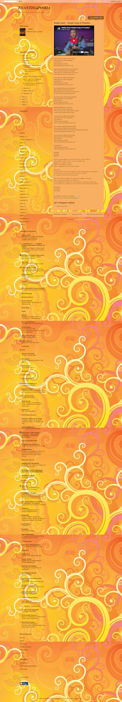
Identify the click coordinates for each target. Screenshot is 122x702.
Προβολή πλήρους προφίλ (34, 31)
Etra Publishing (27, 293)
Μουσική (71, 198)
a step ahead (24, 650)
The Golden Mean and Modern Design (32, 323)
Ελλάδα (66, 198)
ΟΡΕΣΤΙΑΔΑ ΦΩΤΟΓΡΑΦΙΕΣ (28, 666)
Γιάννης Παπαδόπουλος (29, 440)
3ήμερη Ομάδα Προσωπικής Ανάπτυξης (33, 581)
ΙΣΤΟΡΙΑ (24, 481)
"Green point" (26, 235)
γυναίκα (22, 148)
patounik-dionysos (28, 378)
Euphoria (25, 74)
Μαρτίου (26, 88)
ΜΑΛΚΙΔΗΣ (25, 515)
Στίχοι (76, 198)
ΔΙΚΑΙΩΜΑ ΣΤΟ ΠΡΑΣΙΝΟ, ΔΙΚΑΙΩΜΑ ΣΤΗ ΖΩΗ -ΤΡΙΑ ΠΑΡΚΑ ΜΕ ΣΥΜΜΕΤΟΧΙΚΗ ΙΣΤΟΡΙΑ (32, 238)
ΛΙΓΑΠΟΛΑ (25, 508)
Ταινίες (22, 206)
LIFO (23, 350)
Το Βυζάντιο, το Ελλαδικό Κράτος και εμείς (33, 446)
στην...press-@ (26, 601)
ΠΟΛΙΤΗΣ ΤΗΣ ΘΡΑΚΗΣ (29, 566)
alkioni (30, 29)
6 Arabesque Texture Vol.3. (29, 593)
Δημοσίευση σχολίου (62, 206)
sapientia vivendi (27, 389)
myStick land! (26, 366)
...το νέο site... (26, 380)
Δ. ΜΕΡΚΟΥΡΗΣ (27, 449)
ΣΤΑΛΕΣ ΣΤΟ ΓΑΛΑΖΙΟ (29, 592)
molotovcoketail (69, 698)
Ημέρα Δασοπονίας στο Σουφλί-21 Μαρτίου (34, 504)
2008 (23, 104)
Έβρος (22, 158)
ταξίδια (22, 209)
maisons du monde (28, 353)
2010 (23, 99)
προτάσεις (23, 200)
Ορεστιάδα (23, 188)
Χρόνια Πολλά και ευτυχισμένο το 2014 (32, 263)
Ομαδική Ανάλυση (25, 185)
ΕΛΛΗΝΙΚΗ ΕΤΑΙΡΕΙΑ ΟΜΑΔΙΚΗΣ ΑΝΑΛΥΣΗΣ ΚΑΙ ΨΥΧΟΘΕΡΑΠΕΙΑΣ (32, 471)
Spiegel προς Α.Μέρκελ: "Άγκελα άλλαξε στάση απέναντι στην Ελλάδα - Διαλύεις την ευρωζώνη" (33, 249)
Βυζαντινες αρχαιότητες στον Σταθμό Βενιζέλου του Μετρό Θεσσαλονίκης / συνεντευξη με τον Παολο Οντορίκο (32, 496)
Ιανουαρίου (26, 93)
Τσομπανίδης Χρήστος (29, 615)
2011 (23, 96)
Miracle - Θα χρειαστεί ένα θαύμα (33, 76)
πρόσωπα (23, 197)
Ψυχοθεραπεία (24, 221)
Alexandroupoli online (29, 267)
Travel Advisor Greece (29, 415)
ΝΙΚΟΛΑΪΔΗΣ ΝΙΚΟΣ (28, 534)
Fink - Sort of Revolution (28, 411)
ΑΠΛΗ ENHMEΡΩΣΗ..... (29, 427)
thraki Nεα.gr (26, 401)
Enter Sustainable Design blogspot (33, 288)
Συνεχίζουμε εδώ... (27, 477)
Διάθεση (22, 155)
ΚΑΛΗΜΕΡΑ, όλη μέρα (29, 493)
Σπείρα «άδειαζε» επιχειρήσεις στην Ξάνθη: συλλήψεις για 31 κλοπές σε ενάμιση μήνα (32, 404)
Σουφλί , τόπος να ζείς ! (29, 585)
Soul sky (22, 637)
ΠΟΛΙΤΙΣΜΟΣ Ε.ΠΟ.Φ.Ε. (29, 573)
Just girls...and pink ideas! (29, 355)
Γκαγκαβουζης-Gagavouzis (30, 444)
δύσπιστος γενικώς (28, 460)
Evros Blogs (26, 307)
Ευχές (21, 170)
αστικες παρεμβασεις (26, 139)
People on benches (25, 647)
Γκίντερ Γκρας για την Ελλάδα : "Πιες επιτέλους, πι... (32, 70)
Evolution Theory (27, 297)
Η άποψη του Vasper (28, 475)
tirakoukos (25, 409)
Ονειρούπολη (25, 525)
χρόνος (22, 215)
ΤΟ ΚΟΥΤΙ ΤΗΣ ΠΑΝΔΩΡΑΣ (30, 610)
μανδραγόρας (26, 524)
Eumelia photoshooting (28, 397)
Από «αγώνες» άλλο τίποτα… (30, 602)
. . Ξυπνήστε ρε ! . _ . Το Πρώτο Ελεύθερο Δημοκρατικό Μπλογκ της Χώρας (33, 245)
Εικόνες (22, 161)
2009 (23, 102)
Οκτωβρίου (26, 58)
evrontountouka (27, 300)
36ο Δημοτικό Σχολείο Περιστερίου (33, 255)
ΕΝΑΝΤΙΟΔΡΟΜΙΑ (34, 7)
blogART (24, 281)
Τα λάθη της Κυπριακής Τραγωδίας (31, 555)
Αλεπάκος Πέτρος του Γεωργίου (32, 418)
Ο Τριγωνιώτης (27, 541)
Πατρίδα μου (26, 554)
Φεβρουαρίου (27, 90)
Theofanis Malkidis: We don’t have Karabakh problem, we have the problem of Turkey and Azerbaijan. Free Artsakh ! (33, 518)
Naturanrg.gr (26, 371)
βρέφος (22, 145)
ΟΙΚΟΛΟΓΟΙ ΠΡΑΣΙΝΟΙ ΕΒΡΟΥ (31, 545)
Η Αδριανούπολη (26, 482)
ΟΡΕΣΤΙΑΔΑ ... (24, 663)
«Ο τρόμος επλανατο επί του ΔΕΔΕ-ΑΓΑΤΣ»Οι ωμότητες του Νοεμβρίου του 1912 (32, 421)
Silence (22, 640)
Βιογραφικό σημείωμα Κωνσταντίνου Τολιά (33, 290)
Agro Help (25, 262)
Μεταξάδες (25, 529)
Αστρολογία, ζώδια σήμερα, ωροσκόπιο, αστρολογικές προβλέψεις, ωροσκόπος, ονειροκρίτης (31, 435)
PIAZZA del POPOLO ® (29, 383)
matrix (21, 224)
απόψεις (61, 198)
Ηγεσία (22, 173)
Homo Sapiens (26, 327)
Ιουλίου (25, 60)
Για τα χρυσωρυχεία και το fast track (32, 546)
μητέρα (22, 176)
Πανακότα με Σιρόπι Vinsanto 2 (30, 342)
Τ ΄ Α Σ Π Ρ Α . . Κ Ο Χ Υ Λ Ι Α (31, 606)
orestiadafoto (26, 374)
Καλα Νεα (25, 486)
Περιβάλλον (23, 194)
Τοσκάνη (22, 212)
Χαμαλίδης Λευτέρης (28, 622)
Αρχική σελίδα (77, 214)
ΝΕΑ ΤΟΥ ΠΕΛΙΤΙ (27, 574)
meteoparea (25, 359)
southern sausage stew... (29, 337)
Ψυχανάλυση (24, 218)
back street (23, 644)
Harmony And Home (28, 322)
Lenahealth (25, 346)
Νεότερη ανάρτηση (60, 214)
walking (22, 653)
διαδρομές (23, 151)
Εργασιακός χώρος (25, 167)
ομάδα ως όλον (24, 182)
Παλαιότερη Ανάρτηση (94, 214)
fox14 (23, 311)
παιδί (21, 191)
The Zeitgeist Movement (28, 611)
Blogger (80, 698)
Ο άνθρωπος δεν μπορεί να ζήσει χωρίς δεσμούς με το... (33, 84)
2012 (23, 55)
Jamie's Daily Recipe (28, 336)
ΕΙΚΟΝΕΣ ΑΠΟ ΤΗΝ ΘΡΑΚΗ (30, 463)
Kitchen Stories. (27, 341)
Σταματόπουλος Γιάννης (29, 597)
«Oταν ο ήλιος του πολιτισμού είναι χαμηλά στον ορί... (32, 79)
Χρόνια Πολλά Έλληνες (28, 530)
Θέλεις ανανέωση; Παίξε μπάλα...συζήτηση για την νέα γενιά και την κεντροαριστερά (33, 330)
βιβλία (21, 142)
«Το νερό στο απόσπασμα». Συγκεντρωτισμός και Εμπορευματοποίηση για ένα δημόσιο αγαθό (33, 625)
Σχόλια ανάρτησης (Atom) (82, 219)
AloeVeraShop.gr (27, 274)
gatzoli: (24, 315)
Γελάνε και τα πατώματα (28, 385)
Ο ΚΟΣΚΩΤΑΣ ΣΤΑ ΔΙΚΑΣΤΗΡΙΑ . (31, 428)
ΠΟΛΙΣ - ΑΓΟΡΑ (26, 559)
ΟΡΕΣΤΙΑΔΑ (23, 669)
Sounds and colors (28, 396)
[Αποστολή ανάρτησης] (79, 196)
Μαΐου (25, 63)
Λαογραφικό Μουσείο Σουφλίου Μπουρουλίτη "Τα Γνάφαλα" (32, 502)
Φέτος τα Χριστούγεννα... (29, 367)
